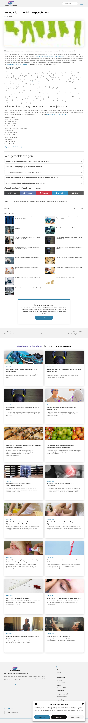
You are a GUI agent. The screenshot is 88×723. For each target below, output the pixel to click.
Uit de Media (60, 680)
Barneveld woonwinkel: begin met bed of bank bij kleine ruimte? (28, 288)
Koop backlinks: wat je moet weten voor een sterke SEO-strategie (62, 694)
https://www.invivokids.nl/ (13, 147)
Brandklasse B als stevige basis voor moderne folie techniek (28, 227)
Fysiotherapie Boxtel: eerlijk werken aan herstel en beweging (68, 248)
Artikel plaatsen (61, 682)
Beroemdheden (61, 677)
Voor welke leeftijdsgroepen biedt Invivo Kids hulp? (44, 167)
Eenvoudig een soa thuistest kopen (17, 598)
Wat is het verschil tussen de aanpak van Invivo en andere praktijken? (44, 177)
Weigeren (59, 717)
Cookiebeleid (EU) (61, 687)
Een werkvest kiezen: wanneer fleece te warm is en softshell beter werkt (28, 217)
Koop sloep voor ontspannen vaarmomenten (27, 257)
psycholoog (64, 201)
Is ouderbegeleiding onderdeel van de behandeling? (44, 183)
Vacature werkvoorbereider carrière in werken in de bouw (69, 268)
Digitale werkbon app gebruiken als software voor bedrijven (28, 278)
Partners (59, 675)
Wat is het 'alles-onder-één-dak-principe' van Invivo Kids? (44, 161)
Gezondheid (9, 16)
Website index (60, 690)
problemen (56, 201)
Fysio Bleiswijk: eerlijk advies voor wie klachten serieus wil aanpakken (27, 248)
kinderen (33, 201)
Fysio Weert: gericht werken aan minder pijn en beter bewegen (68, 217)
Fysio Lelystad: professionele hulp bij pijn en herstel (69, 227)
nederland (49, 201)
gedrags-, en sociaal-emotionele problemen (49, 56)
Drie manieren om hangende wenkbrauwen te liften (64, 598)
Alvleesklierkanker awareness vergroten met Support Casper (26, 268)
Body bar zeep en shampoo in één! (58, 636)
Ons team (59, 672)
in (18, 64)
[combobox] (70, 3)
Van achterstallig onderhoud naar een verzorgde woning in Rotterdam (27, 237)
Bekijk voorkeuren (75, 717)
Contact (59, 685)
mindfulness (41, 201)
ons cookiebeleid (66, 712)
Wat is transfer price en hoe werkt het (65, 277)
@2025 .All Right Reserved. (16, 684)
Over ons (59, 669)
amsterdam (25, 201)
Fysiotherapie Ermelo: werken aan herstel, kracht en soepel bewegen (69, 237)
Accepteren (42, 717)
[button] (83, 704)
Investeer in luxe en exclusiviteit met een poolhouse (69, 257)
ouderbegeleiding (36, 82)
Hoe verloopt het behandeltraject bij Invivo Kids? (44, 172)
